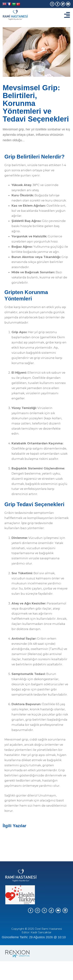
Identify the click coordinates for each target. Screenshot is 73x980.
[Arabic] (14, 4)
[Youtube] (68, 4)
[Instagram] (52, 4)
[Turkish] (18, 4)
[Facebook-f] (57, 4)
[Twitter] (63, 4)
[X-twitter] (44, 910)
